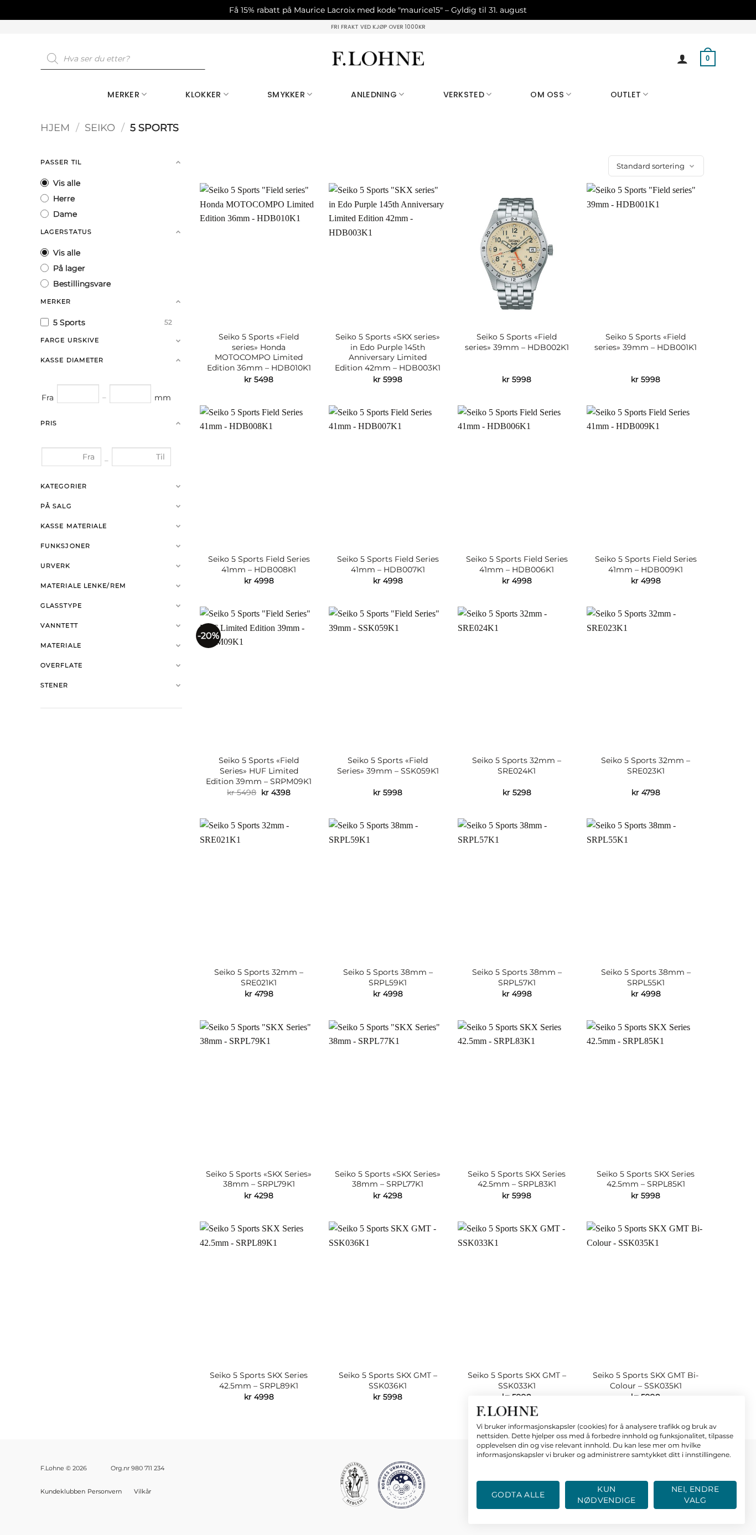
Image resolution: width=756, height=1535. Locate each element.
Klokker (203, 94)
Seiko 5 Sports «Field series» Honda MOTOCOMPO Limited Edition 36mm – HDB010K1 (259, 352)
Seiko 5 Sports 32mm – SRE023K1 (645, 765)
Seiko (100, 127)
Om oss (547, 94)
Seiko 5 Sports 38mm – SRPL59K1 (388, 977)
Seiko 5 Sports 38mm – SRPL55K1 (646, 977)
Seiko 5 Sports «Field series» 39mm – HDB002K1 (517, 342)
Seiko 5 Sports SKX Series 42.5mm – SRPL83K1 (517, 1179)
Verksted (463, 94)
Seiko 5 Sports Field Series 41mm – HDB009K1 (646, 564)
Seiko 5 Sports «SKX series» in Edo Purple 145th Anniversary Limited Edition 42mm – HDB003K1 (388, 352)
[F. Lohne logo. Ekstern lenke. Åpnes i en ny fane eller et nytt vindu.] (507, 1411)
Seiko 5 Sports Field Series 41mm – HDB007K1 (388, 564)
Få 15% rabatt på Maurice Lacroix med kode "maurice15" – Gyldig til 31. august (378, 10)
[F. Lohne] (378, 59)
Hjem (55, 127)
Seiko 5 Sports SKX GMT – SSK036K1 (388, 1380)
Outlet (625, 94)
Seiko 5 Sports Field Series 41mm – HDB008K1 (259, 564)
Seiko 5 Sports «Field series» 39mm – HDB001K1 (645, 342)
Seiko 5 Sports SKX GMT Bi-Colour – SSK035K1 (645, 1380)
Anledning (374, 94)
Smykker (286, 94)
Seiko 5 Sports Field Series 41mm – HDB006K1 (517, 564)
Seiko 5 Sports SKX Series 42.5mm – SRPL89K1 (259, 1380)
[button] (682, 58)
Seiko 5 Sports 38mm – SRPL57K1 (517, 977)
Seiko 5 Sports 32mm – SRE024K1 (516, 765)
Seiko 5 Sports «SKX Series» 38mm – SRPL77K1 (388, 1179)
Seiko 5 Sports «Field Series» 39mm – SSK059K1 (388, 765)
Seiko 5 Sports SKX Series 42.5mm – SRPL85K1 (646, 1179)
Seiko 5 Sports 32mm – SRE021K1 (258, 977)
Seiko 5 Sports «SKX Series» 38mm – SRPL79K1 (259, 1179)
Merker (123, 94)
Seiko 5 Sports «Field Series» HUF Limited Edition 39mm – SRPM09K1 (259, 770)
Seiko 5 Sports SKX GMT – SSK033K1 (517, 1380)
